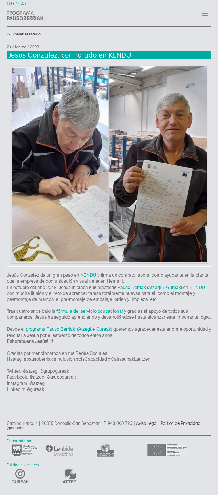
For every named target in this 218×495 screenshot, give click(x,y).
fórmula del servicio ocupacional (90, 311)
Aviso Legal (146, 423)
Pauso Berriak (132, 287)
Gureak (173, 287)
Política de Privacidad (180, 423)
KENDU (88, 275)
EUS (10, 3)
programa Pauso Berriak (50, 329)
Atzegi (154, 287)
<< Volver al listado (24, 34)
